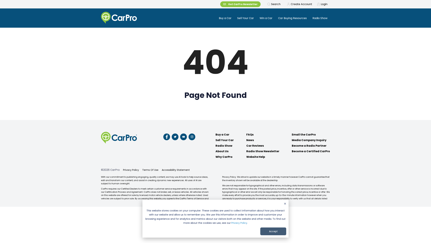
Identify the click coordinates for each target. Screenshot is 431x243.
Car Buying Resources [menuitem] (292, 18)
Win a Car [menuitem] (266, 18)
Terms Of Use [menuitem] (150, 170)
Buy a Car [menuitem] (225, 18)
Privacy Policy (239, 223)
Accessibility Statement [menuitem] (176, 170)
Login (324, 4)
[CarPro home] (131, 18)
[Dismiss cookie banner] (285, 204)
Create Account (301, 4)
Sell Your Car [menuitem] (245, 18)
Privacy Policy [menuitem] (131, 170)
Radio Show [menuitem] (319, 18)
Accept (273, 231)
